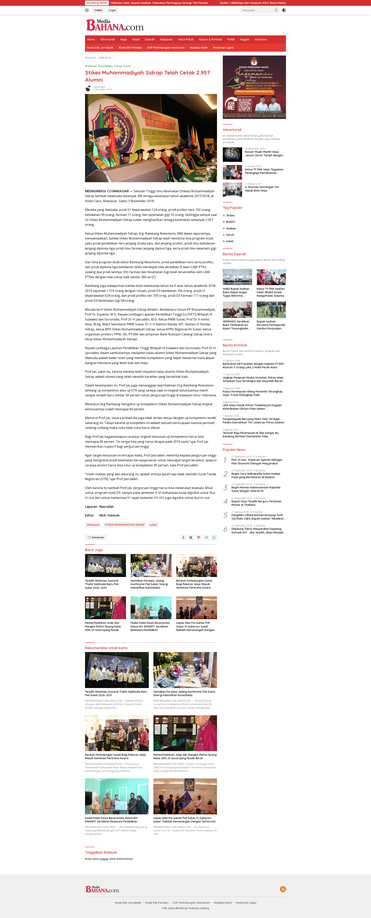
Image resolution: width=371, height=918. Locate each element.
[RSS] (283, 889)
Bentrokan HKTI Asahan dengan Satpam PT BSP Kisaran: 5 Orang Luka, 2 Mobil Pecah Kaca (253, 365)
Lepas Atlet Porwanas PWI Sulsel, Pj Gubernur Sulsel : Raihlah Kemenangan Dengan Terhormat (195, 626)
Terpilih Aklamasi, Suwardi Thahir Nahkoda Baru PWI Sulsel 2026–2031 (101, 584)
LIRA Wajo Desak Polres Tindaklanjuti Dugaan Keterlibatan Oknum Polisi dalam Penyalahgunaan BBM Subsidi (252, 407)
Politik (231, 39)
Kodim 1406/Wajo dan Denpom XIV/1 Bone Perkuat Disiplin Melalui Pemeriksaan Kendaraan (231, 3)
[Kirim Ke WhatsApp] (214, 537)
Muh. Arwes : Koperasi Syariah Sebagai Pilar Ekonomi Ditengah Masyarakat (256, 461)
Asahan (231, 228)
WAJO (230, 235)
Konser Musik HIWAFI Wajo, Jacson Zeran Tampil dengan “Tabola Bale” (264, 153)
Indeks (98, 10)
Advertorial (107, 39)
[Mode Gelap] (284, 10)
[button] (276, 10)
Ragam (245, 39)
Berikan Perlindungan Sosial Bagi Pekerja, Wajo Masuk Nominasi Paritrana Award (194, 584)
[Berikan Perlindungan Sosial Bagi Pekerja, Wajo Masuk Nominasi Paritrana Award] (196, 565)
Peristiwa (261, 39)
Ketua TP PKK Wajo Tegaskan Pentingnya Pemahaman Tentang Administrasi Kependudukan (264, 171)
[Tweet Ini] (191, 537)
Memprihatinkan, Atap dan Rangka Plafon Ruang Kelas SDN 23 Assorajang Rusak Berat (103, 626)
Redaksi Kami (199, 47)
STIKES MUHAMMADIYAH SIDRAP (125, 525)
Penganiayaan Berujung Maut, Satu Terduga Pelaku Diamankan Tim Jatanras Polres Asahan (253, 420)
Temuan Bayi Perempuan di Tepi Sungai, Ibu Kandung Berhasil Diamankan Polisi (251, 434)
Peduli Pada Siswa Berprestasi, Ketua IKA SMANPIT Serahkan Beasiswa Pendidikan (150, 626)
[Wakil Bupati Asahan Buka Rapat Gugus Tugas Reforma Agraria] (237, 277)
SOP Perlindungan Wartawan (166, 47)
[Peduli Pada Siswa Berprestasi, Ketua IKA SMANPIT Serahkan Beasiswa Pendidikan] (151, 607)
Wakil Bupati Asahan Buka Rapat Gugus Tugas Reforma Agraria (236, 292)
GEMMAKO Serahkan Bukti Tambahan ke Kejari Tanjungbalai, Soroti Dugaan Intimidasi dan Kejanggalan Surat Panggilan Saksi (236, 325)
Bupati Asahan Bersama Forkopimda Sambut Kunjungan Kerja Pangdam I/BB (271, 325)
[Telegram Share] (206, 537)
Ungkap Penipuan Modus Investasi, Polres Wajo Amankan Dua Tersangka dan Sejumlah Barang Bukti (253, 379)
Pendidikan (105, 66)
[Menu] (87, 10)
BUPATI (230, 222)
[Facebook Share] (183, 537)
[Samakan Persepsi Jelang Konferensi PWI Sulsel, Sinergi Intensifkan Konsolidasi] (151, 565)
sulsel (153, 525)
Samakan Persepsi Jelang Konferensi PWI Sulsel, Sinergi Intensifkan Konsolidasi (149, 584)
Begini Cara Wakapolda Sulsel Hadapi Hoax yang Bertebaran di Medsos (255, 475)
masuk (104, 859)
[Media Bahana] (114, 24)
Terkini (230, 215)
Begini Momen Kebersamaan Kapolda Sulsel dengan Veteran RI (255, 489)
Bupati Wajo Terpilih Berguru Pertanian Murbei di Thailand (256, 503)
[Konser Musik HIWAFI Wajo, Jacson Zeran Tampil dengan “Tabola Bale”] (232, 154)
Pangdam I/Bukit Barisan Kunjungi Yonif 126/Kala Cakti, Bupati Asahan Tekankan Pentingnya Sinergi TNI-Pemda (257, 517)
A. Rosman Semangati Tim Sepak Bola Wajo (262, 188)
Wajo (123, 39)
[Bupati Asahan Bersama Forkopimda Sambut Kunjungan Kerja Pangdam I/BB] (271, 310)
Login (112, 10)
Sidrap (118, 66)
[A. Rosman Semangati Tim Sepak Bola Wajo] (232, 190)
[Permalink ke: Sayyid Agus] (88, 88)
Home (91, 39)
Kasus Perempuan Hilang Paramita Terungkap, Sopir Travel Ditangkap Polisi (253, 393)
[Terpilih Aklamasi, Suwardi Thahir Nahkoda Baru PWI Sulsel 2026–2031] (105, 565)
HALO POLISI (186, 39)
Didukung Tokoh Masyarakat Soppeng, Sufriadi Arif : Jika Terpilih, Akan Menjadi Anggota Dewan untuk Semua (257, 530)
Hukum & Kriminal (210, 39)
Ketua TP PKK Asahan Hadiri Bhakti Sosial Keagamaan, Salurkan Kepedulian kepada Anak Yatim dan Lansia (271, 292)
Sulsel (136, 39)
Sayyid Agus (99, 86)
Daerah (150, 39)
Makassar (166, 39)
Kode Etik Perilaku (130, 47)
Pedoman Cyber (223, 47)
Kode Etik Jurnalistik (100, 47)
